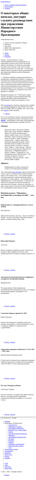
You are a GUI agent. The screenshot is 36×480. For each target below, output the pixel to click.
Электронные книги (11, 449)
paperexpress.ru (5, 1)
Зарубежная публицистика (17, 437)
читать (6, 110)
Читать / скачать (10, 234)
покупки (8, 105)
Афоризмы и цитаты (15, 426)
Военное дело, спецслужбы (17, 430)
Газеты (10, 432)
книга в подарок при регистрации (15, 5)
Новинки (8, 453)
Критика (11, 440)
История (11, 439)
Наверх (7, 475)
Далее (6, 53)
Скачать (7, 113)
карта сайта (8, 468)
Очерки (10, 442)
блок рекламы (16, 172)
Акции (7, 456)
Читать (7, 55)
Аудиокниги (9, 451)
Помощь (7, 458)
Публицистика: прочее (15, 446)
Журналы (11, 435)
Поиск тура (8, 454)
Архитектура (12, 425)
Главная (7, 421)
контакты (8, 466)
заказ (6, 465)
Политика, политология (16, 444)
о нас (6, 463)
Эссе (10, 447)
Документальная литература (17, 433)
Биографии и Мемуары (16, 428)
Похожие (8, 56)
